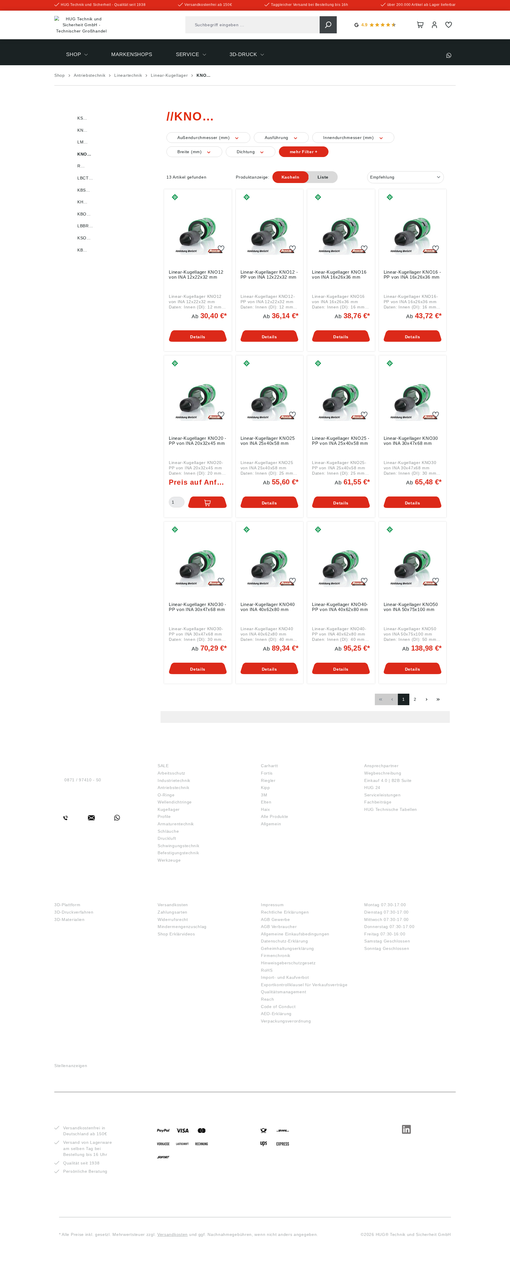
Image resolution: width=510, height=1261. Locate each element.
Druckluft (167, 838)
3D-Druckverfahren (74, 912)
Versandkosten (173, 904)
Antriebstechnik (173, 787)
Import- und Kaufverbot (285, 977)
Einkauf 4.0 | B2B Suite (388, 780)
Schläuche (168, 831)
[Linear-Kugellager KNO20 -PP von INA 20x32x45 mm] (198, 394)
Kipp (265, 787)
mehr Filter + (304, 151)
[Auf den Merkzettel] (221, 249)
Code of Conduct (278, 1006)
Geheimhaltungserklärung (287, 948)
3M (264, 795)
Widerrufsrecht (173, 919)
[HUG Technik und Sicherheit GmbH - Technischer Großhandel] (81, 25)
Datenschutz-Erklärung (284, 941)
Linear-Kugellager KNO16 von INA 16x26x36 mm (339, 274)
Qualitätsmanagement (283, 991)
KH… (82, 202)
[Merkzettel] (449, 25)
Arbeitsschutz (171, 773)
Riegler (268, 780)
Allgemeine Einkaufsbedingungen (295, 934)
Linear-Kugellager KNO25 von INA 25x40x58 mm (268, 441)
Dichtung (246, 151)
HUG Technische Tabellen (390, 809)
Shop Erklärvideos (176, 934)
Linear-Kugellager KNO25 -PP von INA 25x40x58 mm (341, 441)
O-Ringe (166, 795)
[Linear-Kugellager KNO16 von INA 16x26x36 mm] (341, 228)
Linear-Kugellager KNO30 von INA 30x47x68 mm (411, 441)
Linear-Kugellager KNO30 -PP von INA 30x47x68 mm (197, 607)
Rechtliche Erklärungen (285, 912)
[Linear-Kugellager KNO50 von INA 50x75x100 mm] (413, 560)
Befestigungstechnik (178, 852)
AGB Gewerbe (275, 919)
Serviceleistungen (382, 795)
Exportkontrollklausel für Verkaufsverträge (304, 984)
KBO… (84, 214)
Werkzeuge (169, 860)
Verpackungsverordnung (286, 1021)
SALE (163, 765)
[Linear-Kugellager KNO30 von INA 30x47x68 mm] (413, 394)
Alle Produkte (274, 816)
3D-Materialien (69, 919)
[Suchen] (328, 24)
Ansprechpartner (381, 765)
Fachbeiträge (377, 802)
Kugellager (169, 809)
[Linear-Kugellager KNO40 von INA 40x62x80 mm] (270, 560)
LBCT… (85, 178)
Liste (323, 177)
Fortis (267, 773)
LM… (82, 142)
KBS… (83, 190)
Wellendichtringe (175, 802)
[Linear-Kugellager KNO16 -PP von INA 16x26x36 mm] (413, 228)
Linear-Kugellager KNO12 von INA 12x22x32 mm (196, 274)
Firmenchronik (275, 955)
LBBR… (85, 225)
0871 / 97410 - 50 (82, 779)
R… (81, 166)
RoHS (267, 970)
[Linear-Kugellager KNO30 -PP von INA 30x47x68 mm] (198, 560)
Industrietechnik (174, 780)
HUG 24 (372, 787)
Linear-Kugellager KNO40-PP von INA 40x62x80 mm (340, 607)
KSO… (84, 238)
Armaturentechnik (176, 823)
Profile (164, 816)
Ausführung (277, 137)
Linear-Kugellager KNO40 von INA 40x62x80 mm (268, 607)
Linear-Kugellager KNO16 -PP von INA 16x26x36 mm (412, 274)
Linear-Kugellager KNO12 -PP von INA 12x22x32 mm (269, 274)
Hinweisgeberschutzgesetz (288, 963)
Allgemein (271, 823)
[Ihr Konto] (434, 25)
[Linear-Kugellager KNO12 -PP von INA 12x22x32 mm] (270, 228)
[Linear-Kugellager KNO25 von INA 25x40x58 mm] (270, 394)
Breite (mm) (190, 151)
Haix (265, 809)
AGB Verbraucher (279, 926)
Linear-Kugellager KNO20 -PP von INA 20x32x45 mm (197, 441)
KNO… (84, 154)
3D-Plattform (67, 904)
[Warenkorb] (420, 25)
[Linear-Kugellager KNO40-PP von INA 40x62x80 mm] (341, 560)
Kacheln (291, 177)
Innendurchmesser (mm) (349, 137)
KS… (82, 118)
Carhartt (269, 765)
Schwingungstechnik (179, 845)
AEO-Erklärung (276, 1013)
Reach (267, 999)
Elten (266, 802)
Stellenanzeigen (70, 1065)
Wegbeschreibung (382, 773)
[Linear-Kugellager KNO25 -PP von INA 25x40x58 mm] (341, 394)
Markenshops (281, 756)
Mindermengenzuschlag (182, 926)
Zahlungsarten (172, 912)
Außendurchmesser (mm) (204, 137)
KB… (82, 250)
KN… (82, 130)
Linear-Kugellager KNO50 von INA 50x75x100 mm (411, 607)
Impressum (272, 904)
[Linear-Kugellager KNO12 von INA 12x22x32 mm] (198, 228)
